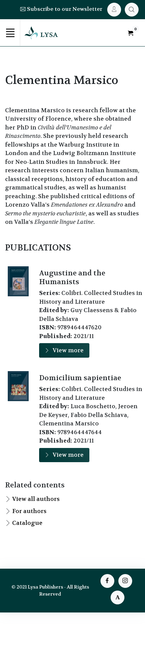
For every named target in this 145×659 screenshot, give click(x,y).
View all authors (36, 499)
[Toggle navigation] (10, 32)
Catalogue (27, 523)
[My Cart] (132, 10)
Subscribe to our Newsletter (64, 8)
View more (68, 350)
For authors (29, 511)
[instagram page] (125, 581)
